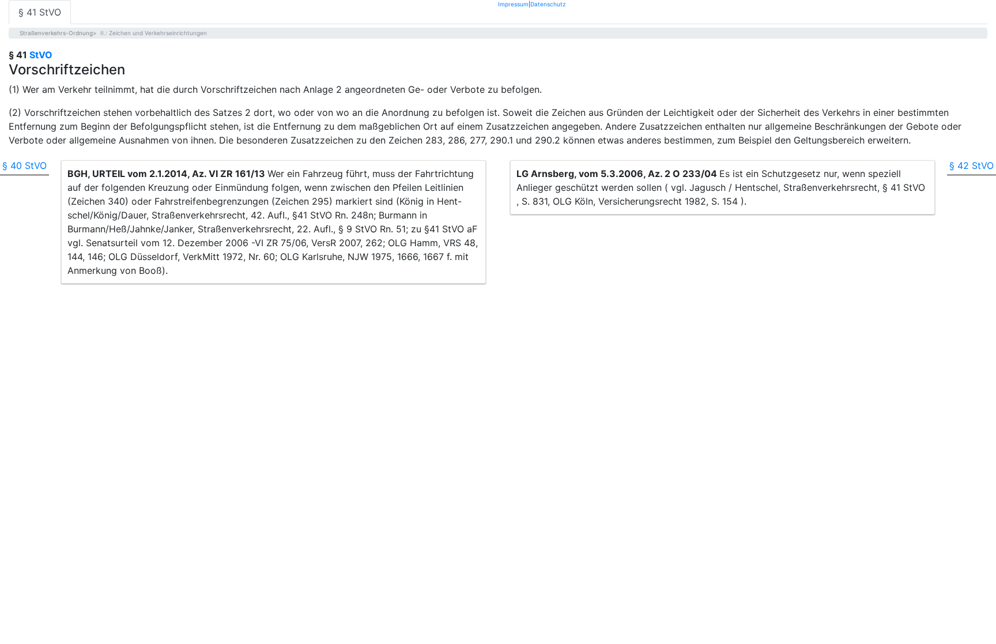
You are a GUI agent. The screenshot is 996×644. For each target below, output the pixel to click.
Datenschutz (547, 4)
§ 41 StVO (39, 12)
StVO (40, 55)
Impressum (513, 4)
